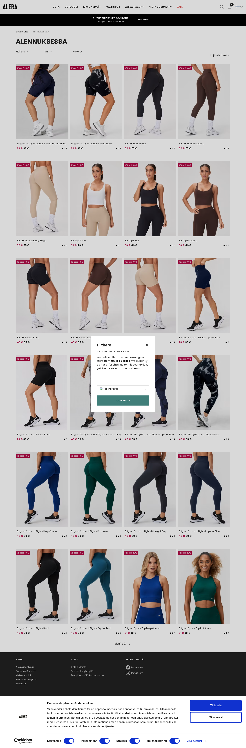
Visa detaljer (194, 740)
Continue (123, 400)
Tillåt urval (216, 717)
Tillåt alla (216, 705)
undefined (111, 389)
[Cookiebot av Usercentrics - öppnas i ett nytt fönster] (23, 741)
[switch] (104, 741)
